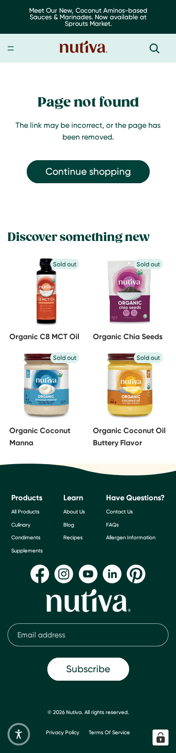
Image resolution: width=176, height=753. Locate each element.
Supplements (27, 550)
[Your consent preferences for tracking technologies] (160, 737)
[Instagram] (63, 574)
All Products (25, 511)
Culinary (21, 524)
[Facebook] (40, 574)
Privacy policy (62, 732)
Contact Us (119, 511)
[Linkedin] (112, 574)
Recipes (73, 537)
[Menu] (11, 48)
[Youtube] (88, 574)
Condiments (25, 537)
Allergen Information (130, 537)
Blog (68, 524)
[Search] (154, 48)
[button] (19, 734)
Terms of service (109, 732)
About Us (74, 511)
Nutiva (74, 712)
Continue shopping (88, 171)
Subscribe (88, 669)
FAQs (112, 524)
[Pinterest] (136, 574)
